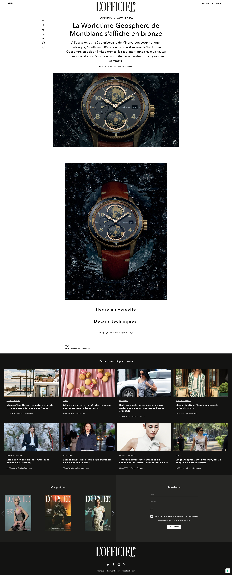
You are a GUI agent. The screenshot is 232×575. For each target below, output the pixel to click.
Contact (100, 571)
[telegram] (43, 48)
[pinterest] (43, 30)
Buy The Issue (208, 3)
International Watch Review (116, 18)
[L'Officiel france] (116, 6)
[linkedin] (43, 34)
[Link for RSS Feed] (124, 565)
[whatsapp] (43, 43)
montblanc (84, 348)
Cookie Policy (128, 571)
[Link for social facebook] (113, 565)
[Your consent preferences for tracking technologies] (227, 570)
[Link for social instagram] (118, 565)
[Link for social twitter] (108, 565)
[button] (113, 513)
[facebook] (43, 25)
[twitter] (43, 39)
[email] (43, 21)
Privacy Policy (184, 520)
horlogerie (71, 348)
